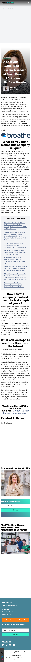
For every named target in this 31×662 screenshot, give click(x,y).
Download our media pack (15, 620)
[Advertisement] (15, 26)
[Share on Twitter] (2, 653)
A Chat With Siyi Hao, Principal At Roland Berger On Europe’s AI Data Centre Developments (15, 252)
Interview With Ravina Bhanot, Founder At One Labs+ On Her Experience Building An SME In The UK (14, 260)
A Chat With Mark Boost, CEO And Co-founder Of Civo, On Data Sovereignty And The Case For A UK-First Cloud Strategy (15, 226)
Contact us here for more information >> (16, 412)
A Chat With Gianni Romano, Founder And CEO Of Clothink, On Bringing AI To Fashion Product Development (15, 268)
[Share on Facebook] (2, 650)
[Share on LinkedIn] (2, 656)
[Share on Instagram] (2, 660)
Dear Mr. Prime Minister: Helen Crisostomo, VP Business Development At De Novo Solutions (15, 245)
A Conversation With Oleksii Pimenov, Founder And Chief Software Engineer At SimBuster (14, 285)
